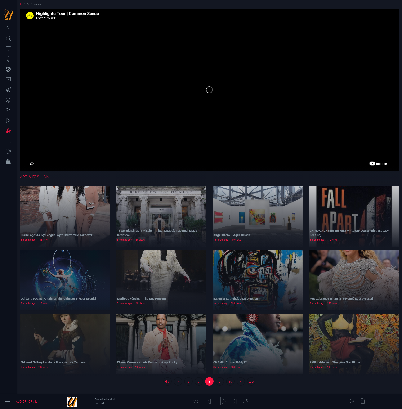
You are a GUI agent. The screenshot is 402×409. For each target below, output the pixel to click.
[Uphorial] (72, 402)
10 (230, 381)
